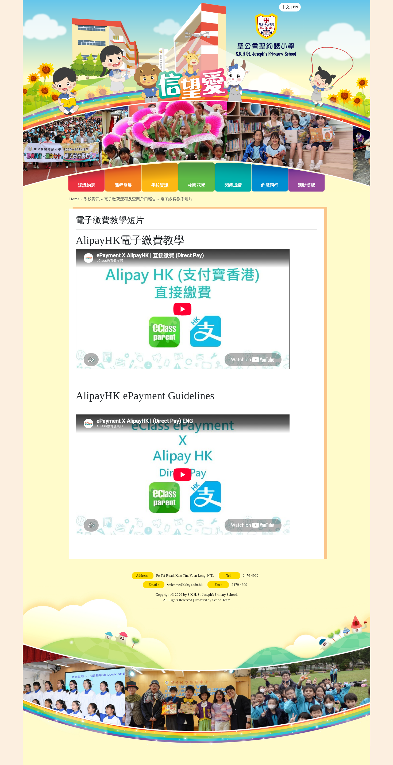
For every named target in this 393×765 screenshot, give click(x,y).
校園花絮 (196, 185)
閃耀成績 (233, 185)
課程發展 (123, 185)
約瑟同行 (269, 185)
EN (295, 7)
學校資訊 (159, 185)
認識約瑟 (86, 185)
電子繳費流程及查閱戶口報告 (130, 199)
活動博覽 (306, 185)
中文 (286, 7)
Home (74, 199)
